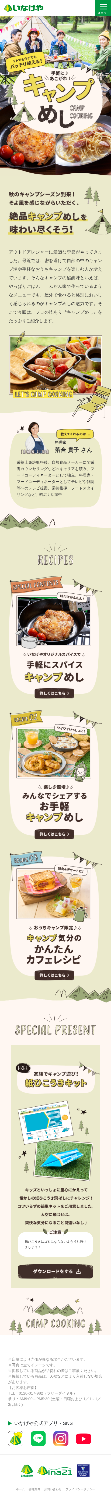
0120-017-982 (31, 1393)
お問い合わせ (53, 1489)
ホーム (20, 1489)
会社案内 (34, 1489)
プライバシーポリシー (80, 1489)
